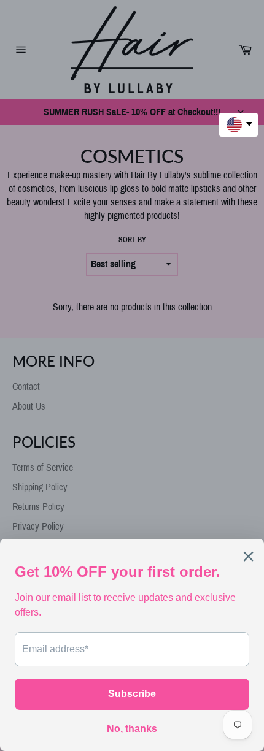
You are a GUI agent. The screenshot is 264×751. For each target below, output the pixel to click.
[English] (238, 125)
